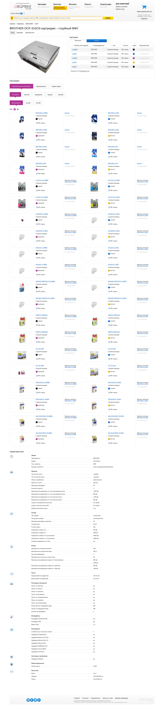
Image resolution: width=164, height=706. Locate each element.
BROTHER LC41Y (113, 163)
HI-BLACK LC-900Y (113, 264)
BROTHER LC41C (113, 146)
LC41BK (74, 66)
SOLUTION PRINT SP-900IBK (44, 416)
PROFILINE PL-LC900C (114, 382)
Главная (12, 23)
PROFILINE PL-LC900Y (114, 399)
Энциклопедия (105, 4)
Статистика (85, 698)
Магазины (73, 4)
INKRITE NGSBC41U (114, 315)
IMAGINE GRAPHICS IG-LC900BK (45, 281)
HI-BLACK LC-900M (41, 264)
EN (24, 13)
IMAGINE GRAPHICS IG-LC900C (117, 281)
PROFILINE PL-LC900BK (43, 382)
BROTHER (29, 23)
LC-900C (74, 54)
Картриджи (42, 4)
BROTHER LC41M (41, 163)
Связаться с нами (107, 698)
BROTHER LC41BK (41, 146)
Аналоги (67, 113)
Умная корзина (144, 11)
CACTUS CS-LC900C (114, 180)
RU (21, 13)
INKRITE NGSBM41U (42, 332)
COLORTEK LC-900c (114, 214)
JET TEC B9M (40, 365)
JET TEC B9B (40, 348)
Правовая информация (121, 698)
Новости (88, 4)
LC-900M (74, 58)
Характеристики (29, 32)
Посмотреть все (84, 71)
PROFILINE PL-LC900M (42, 399)
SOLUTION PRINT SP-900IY (116, 433)
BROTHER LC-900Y (113, 129)
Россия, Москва (15, 13)
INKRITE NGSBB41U (42, 315)
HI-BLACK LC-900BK (41, 247)
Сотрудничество (95, 698)
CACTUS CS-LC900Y (114, 197)
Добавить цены (120, 9)
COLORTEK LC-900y (114, 231)
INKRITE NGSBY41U (114, 332)
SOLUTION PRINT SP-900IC (116, 416)
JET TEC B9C (112, 348)
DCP (36, 23)
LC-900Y (74, 62)
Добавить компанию (121, 6)
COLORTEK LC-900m (42, 231)
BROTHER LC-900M (41, 129)
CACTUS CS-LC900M (42, 197)
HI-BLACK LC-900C (113, 247)
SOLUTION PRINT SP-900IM (44, 433)
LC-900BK (75, 49)
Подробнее (144, 18)
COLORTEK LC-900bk (42, 214)
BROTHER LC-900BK (42, 113)
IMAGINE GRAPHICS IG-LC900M (45, 298)
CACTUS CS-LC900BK (42, 180)
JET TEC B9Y (112, 365)
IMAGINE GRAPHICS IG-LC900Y (117, 298)
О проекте (77, 698)
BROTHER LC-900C (113, 113)
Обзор (12, 32)
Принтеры (57, 4)
